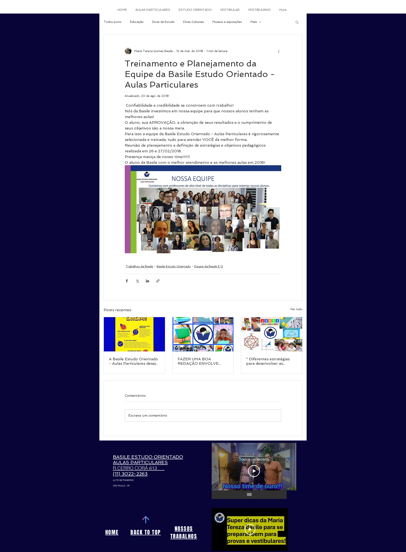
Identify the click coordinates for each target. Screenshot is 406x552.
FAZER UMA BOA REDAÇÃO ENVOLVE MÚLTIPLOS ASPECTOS (201, 361)
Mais (253, 21)
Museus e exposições (227, 21)
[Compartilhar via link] (158, 281)
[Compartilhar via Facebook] (127, 281)
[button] (297, 22)
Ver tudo (296, 309)
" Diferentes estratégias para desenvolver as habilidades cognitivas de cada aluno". (269, 361)
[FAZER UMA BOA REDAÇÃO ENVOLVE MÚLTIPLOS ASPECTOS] (203, 334)
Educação (137, 21)
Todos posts (113, 21)
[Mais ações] (278, 51)
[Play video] (250, 529)
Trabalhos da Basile (139, 266)
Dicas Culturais (193, 21)
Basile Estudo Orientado (174, 266)
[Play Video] (254, 471)
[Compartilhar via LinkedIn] (147, 281)
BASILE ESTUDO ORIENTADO (148, 457)
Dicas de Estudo (163, 21)
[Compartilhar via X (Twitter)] (137, 281)
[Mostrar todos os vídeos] (249, 494)
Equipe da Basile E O (208, 266)
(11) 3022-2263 (130, 473)
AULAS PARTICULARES (140, 462)
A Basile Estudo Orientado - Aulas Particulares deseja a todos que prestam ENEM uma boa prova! (133, 361)
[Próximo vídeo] (287, 466)
